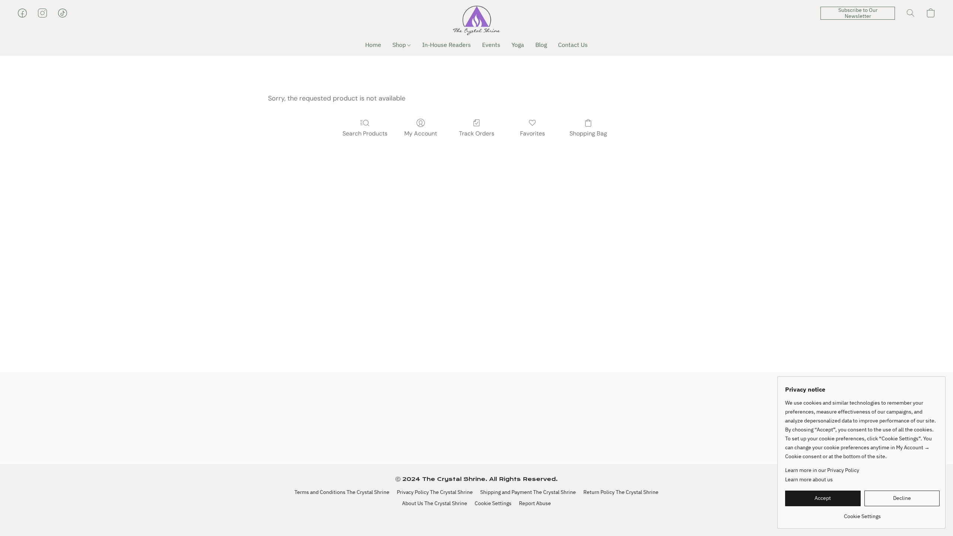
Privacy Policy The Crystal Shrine (435, 492)
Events (491, 44)
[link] (862, 513)
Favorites (532, 133)
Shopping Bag (588, 133)
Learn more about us (809, 479)
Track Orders (476, 133)
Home (373, 44)
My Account (420, 133)
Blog (541, 44)
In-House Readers (446, 44)
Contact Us (573, 44)
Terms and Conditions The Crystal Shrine (341, 492)
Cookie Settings (493, 503)
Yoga (517, 44)
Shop (399, 44)
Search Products (365, 133)
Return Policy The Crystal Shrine (621, 492)
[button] (476, 20)
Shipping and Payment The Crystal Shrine (528, 492)
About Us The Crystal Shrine (434, 503)
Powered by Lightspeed (476, 516)
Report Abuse (535, 503)
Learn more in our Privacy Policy (822, 470)
